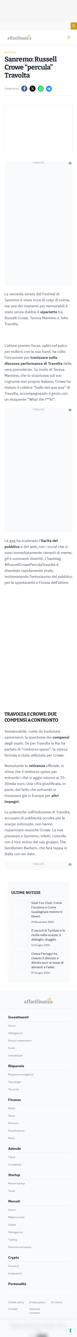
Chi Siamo (56, 1302)
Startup (14, 1175)
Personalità (17, 1284)
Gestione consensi (34, 1310)
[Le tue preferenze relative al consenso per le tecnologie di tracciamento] (70, 1330)
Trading (12, 1239)
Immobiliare (15, 1055)
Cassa (11, 1157)
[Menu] (69, 37)
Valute (12, 1224)
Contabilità (14, 1164)
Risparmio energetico (20, 1074)
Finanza (14, 1100)
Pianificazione (16, 1130)
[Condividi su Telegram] (49, 89)
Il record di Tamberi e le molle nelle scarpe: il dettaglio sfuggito (48, 935)
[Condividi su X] (33, 89)
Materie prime (16, 1217)
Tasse (11, 1115)
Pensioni (13, 1123)
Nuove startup (16, 1183)
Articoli (10, 52)
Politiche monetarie (19, 1247)
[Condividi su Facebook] (24, 89)
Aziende (14, 1148)
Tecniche (13, 1089)
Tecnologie (14, 1082)
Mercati (14, 1201)
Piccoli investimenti (20, 1040)
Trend (11, 1191)
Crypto (13, 1257)
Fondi (11, 1048)
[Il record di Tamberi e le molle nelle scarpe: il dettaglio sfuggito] (19, 937)
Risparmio (16, 1066)
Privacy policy (37, 1302)
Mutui (11, 1138)
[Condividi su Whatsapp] (41, 89)
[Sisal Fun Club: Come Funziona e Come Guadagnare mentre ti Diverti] (19, 912)
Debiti (11, 1108)
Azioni (12, 1025)
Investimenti (18, 1017)
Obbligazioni (15, 1033)
